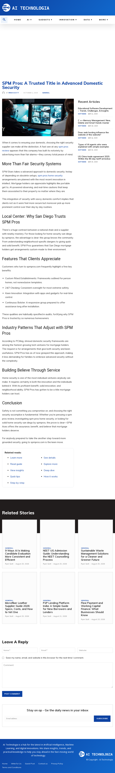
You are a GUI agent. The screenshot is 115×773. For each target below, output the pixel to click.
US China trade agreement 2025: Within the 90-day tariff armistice (94, 157)
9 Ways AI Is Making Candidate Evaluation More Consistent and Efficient (18, 555)
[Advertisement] (57, 51)
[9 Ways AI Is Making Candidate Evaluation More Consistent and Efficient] (19, 532)
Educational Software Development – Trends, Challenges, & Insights (95, 109)
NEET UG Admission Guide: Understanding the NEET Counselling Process (56, 555)
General (46, 93)
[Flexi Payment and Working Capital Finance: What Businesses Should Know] (95, 584)
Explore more (51, 464)
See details (50, 457)
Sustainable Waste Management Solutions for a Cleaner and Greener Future (95, 555)
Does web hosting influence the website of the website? (93, 133)
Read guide (16, 464)
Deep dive (49, 470)
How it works (51, 476)
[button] (4, 19)
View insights (17, 470)
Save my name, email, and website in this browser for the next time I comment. (45, 657)
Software (82, 114)
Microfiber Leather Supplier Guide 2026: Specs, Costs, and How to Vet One (19, 607)
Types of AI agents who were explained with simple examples (93, 145)
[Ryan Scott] (4, 92)
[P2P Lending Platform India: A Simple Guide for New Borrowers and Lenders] (57, 584)
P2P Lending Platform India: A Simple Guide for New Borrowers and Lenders (57, 607)
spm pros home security (50, 175)
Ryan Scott (14, 93)
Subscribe (102, 718)
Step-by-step (17, 482)
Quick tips (15, 476)
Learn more (16, 457)
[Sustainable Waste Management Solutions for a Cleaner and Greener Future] (95, 532)
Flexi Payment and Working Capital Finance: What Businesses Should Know (92, 609)
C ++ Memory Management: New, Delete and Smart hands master (94, 121)
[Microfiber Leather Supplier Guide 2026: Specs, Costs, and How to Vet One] (19, 584)
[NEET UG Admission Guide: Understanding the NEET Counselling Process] (57, 532)
